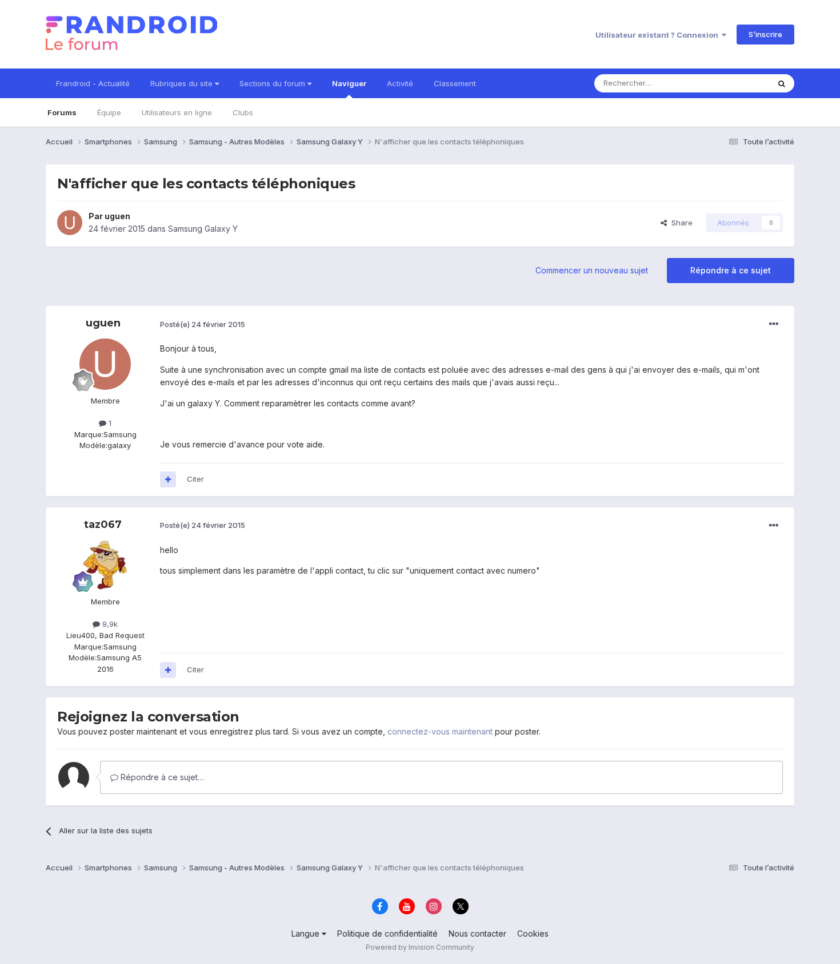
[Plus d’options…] (773, 324)
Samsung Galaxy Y (203, 228)
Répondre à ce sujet (730, 270)
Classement (455, 83)
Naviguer (349, 83)
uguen (117, 216)
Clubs (243, 112)
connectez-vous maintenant (440, 731)
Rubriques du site (182, 83)
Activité (400, 83)
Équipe (109, 112)
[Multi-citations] (168, 479)
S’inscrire (765, 34)
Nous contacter (477, 933)
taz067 (103, 524)
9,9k (109, 623)
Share (680, 222)
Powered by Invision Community (420, 947)
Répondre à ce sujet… (161, 777)
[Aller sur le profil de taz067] (105, 565)
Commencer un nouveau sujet (591, 270)
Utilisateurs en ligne (177, 112)
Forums (62, 112)
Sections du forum (273, 83)
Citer (195, 478)
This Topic (736, 83)
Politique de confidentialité (387, 933)
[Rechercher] (781, 83)
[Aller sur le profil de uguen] (69, 222)
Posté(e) (202, 324)
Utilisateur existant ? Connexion (658, 34)
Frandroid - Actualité (93, 83)
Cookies (533, 933)
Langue (306, 933)
